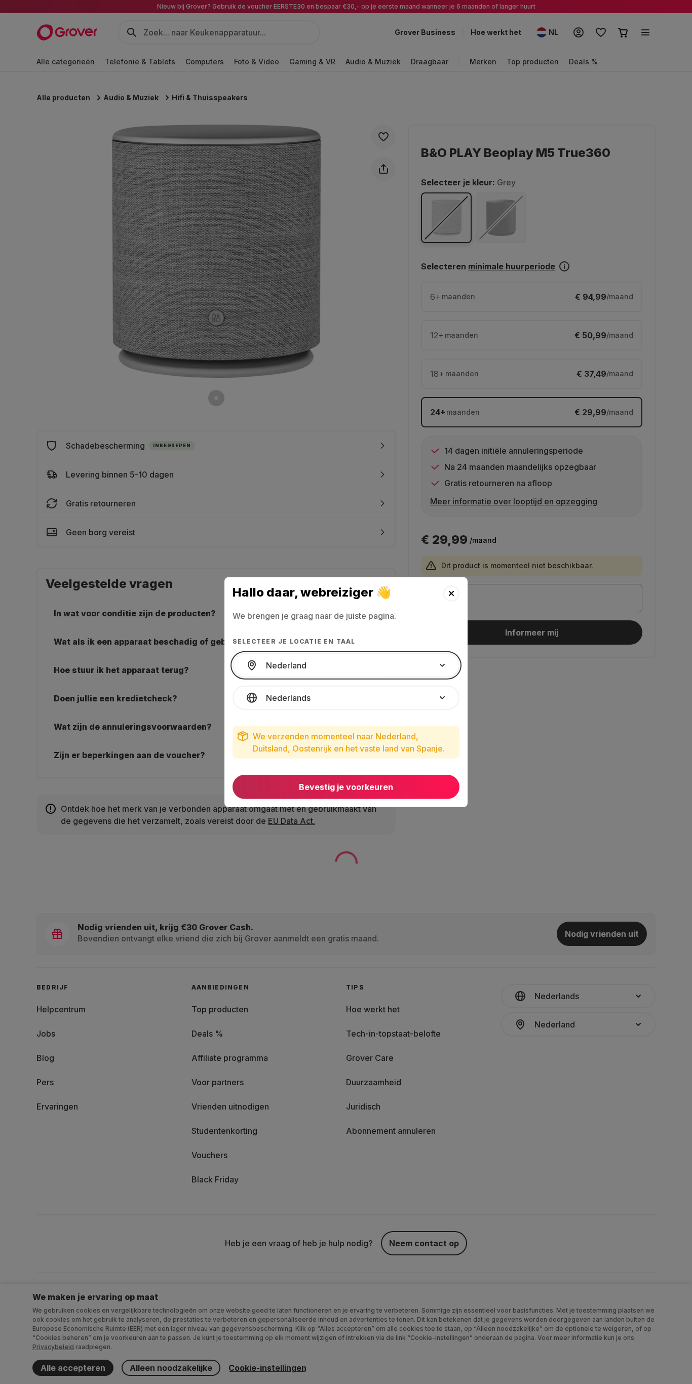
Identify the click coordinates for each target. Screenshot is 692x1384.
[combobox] (346, 665)
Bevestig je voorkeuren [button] (346, 787)
